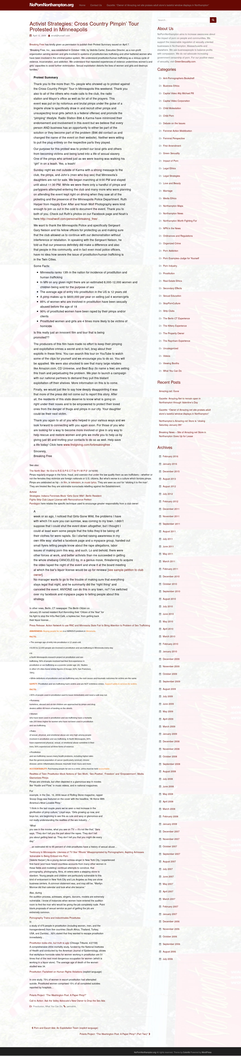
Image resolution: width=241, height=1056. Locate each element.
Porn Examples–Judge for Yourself (181, 258)
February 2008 (170, 816)
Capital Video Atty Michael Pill (178, 93)
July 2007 (168, 869)
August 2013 (169, 478)
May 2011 (168, 553)
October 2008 (170, 756)
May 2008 (168, 794)
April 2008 (168, 801)
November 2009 (171, 666)
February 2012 (170, 501)
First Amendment (172, 145)
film (65, 482)
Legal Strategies (171, 175)
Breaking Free (37, 44)
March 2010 (169, 636)
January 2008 (170, 824)
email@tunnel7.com (60, 35)
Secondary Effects (172, 288)
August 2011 (169, 531)
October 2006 (170, 936)
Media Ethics (169, 198)
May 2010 (168, 621)
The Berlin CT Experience (176, 318)
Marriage (167, 190)
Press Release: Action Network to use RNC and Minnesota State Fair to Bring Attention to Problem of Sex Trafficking (90, 625)
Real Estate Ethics (172, 280)
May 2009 (168, 711)
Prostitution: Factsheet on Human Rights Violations (56, 971)
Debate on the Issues (174, 123)
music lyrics (90, 482)
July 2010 (168, 606)
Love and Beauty (172, 183)
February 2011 (170, 568)
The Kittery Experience (175, 325)
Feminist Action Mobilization (177, 130)
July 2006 (168, 958)
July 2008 (168, 778)
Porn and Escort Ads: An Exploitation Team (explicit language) (65, 1027)
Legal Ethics (169, 168)
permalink (71, 1006)
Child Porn (168, 115)
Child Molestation (172, 108)
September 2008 (171, 764)
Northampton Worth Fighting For (180, 220)
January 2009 (170, 733)
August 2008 (169, 771)
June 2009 (168, 703)
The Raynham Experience (176, 340)
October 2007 (170, 846)
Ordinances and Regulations (178, 235)
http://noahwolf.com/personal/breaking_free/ (69, 219)
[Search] (213, 20)
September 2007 (171, 853)
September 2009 (171, 681)
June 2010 (168, 613)
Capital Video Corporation (176, 100)
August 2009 (169, 689)
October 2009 (170, 673)
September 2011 (171, 523)
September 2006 (171, 944)
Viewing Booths (171, 363)
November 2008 (171, 748)
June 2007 (168, 876)
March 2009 (169, 726)
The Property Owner (173, 333)
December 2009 (171, 659)
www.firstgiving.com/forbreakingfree (86, 444)
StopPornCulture (171, 303)
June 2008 (168, 786)
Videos (166, 355)
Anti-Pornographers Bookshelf (178, 78)
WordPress (206, 1052)
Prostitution (38, 1006)
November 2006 (171, 929)
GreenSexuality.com (185, 61)
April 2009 (168, 718)
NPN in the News (172, 228)
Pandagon (35, 503)
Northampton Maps (173, 205)
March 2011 (169, 561)
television (76, 482)
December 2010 (171, 576)
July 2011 (168, 538)
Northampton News (173, 213)
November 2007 (171, 839)
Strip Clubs (168, 310)
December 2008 (171, 741)
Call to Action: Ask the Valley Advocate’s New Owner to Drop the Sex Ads (67, 1000)
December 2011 (171, 508)
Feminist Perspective (174, 138)
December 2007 (171, 831)
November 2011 (171, 516)
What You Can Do (53, 1006)
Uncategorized (170, 348)
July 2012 (168, 493)
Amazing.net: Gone (169, 391)
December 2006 (171, 921)
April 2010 (168, 628)
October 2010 (170, 584)
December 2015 (171, 471)
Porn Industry (170, 265)
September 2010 (171, 591)
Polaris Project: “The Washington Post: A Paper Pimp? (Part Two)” (114, 1034)
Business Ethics (171, 85)
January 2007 (170, 914)
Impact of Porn (170, 160)
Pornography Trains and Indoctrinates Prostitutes (55, 917)
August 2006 (169, 951)
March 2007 (169, 899)
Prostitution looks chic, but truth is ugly (49, 942)
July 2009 (168, 696)
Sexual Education (172, 295)
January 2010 (170, 651)
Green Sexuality (171, 153)
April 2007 (168, 891)
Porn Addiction (170, 250)
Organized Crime (172, 243)
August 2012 (169, 486)
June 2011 (168, 546)
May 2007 (168, 883)
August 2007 (169, 861)
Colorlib (186, 1052)
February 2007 (170, 906)
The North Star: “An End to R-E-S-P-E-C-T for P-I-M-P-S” (59, 470)
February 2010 (170, 643)
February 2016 (170, 456)
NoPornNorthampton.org (145, 1052)
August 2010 (169, 598)
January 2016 (170, 463)
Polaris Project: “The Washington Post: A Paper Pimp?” (58, 995)
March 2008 (169, 808)
